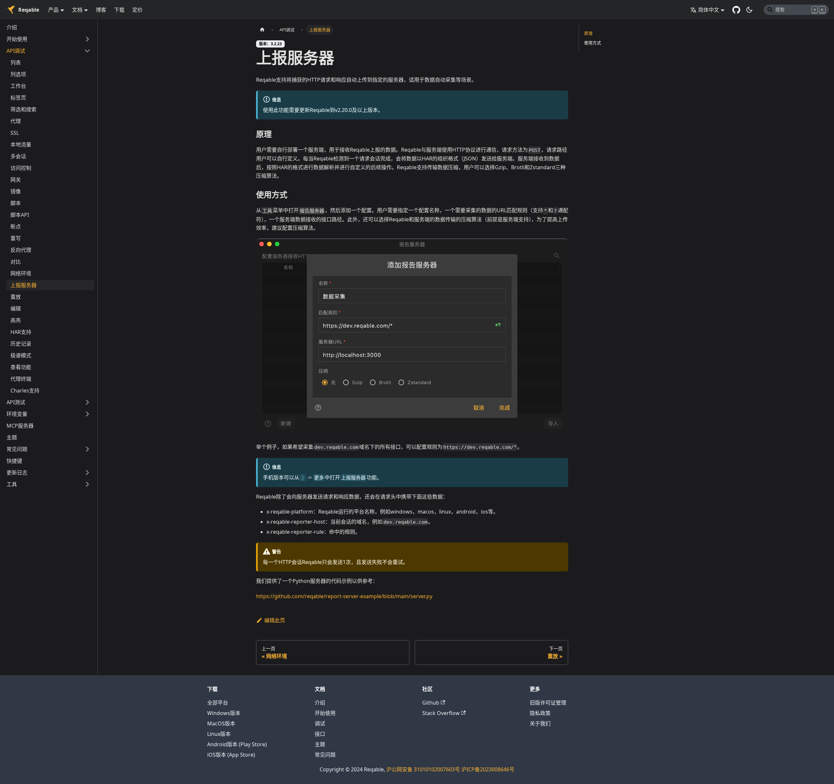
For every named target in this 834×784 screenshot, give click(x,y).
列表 (15, 62)
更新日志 (17, 472)
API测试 (16, 402)
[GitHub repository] (736, 10)
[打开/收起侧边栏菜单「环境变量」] (87, 414)
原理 (588, 33)
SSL (14, 132)
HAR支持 (20, 332)
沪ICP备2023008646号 (487, 769)
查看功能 (20, 367)
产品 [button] (53, 9)
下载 (119, 9)
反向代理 (20, 250)
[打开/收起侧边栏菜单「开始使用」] (87, 39)
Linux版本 (219, 733)
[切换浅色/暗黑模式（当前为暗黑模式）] (749, 10)
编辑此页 (274, 620)
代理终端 (20, 378)
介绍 (12, 27)
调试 (320, 723)
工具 (12, 484)
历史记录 (20, 343)
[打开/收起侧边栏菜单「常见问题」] (87, 449)
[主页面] (262, 30)
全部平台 (217, 702)
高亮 (15, 320)
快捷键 (14, 460)
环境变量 (17, 414)
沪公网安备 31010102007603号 (423, 769)
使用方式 (592, 43)
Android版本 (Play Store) (237, 744)
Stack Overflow (441, 713)
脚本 (15, 203)
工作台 (18, 85)
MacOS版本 (221, 723)
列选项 (18, 74)
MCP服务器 (20, 425)
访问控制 (20, 168)
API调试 (16, 50)
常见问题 (17, 449)
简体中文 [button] (708, 9)
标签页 (18, 97)
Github (430, 702)
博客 (101, 9)
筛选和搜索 (23, 109)
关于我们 (540, 723)
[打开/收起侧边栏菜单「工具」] (87, 484)
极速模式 (20, 355)
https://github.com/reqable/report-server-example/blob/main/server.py (344, 596)
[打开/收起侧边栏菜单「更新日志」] (87, 472)
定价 (137, 9)
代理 (15, 121)
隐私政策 (540, 713)
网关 (15, 179)
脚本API (19, 214)
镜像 (15, 191)
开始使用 (17, 39)
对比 (15, 261)
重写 (15, 238)
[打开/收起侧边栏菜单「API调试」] (87, 51)
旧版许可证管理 (548, 702)
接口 (320, 733)
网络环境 (20, 273)
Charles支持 (24, 390)
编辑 (15, 308)
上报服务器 (23, 285)
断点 (15, 226)
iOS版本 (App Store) (231, 754)
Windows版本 (223, 713)
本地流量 (20, 144)
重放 (15, 296)
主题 (12, 437)
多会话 (18, 156)
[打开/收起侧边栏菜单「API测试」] (87, 402)
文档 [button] (77, 9)
